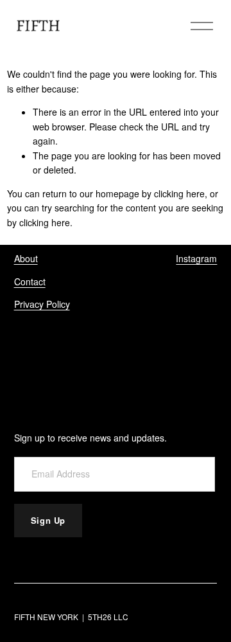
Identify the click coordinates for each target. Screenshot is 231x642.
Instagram (196, 258)
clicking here (179, 193)
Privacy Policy (42, 304)
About (26, 258)
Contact (30, 281)
